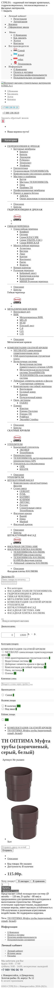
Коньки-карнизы (22, 267)
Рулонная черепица (23, 270)
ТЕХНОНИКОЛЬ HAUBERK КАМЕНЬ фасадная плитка (29, 559)
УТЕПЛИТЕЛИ (15, 444)
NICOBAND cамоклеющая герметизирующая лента (27, 351)
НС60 (23, 322)
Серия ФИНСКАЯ (29, 242)
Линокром (25, 157)
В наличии (12, 706)
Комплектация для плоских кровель (32, 173)
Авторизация (20, 21)
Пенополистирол (22, 455)
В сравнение (38, 881)
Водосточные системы (25, 361)
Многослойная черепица (26, 245)
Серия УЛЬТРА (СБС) (31, 240)
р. (35, 634)
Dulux (23, 519)
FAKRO (24, 403)
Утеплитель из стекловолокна (29, 463)
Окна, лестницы (21, 400)
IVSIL (23, 494)
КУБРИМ (25, 499)
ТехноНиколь (27, 452)
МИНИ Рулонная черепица (34, 281)
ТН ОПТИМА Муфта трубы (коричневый (29, 918)
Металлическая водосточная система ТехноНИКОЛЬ (34, 371)
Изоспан (24, 408)
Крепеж (24, 394)
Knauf (20, 55)
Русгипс (24, 505)
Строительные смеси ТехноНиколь (30, 509)
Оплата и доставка (23, 72)
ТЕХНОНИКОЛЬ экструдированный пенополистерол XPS (33, 459)
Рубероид (24, 160)
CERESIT (25, 491)
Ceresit (21, 50)
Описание (18, 204)
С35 (22, 334)
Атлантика (25, 248)
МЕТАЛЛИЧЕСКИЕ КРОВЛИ (22, 309)
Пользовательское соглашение (29, 77)
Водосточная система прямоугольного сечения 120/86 (36, 365)
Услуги (17, 40)
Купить (6, 888)
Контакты (18, 43)
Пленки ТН (26, 414)
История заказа (14, 953)
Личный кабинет (15, 951)
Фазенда (24, 265)
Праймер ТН (26, 187)
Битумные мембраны (24, 149)
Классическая (27, 278)
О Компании (20, 35)
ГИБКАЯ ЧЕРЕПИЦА (18, 226)
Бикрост (24, 151)
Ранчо (23, 262)
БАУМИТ (25, 496)
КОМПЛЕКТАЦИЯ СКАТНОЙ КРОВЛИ (27, 347)
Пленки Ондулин (29, 411)
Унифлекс (25, 165)
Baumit (23, 516)
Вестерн (24, 251)
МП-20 (23, 320)
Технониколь (24, 64)
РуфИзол (24, 416)
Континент (25, 259)
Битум (23, 179)
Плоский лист (27, 325)
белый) (12, 921)
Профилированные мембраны (29, 190)
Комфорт (24, 231)
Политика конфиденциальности (30, 75)
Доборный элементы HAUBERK (30, 563)
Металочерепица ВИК (31, 317)
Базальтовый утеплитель (26, 447)
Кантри (23, 256)
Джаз (22, 253)
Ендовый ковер (28, 392)
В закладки (23, 881)
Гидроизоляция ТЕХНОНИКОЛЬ (31, 171)
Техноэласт (25, 162)
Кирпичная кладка (29, 276)
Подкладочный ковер (31, 397)
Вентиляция (26, 389)
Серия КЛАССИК (29, 237)
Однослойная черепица (25, 229)
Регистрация (20, 18)
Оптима (24, 234)
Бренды (17, 207)
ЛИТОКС (25, 502)
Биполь (23, 154)
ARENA (24, 195)
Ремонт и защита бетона (26, 193)
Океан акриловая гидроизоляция (37, 198)
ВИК (16, 314)
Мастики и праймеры (24, 176)
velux (20, 59)
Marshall (24, 521)
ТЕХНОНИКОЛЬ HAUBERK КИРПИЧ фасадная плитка (29, 553)
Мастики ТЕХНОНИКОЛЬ (34, 182)
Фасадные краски (22, 513)
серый (4, 921)
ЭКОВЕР (24, 449)
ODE (22, 466)
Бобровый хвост (28, 273)
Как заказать (19, 38)
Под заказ (11, 709)
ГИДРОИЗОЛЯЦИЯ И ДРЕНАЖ (23, 146)
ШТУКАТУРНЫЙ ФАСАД (20, 480)
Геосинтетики (20, 168)
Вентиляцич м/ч (21, 311)
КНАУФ (24, 469)
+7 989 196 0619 (10, 113)
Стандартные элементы (32, 383)
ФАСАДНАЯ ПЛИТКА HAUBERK (24, 549)
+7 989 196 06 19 (10, 107)
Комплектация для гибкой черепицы (32, 386)
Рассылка (11, 956)
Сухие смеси (20, 488)
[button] (15, 621)
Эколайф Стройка (29, 419)
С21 (22, 331)
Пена (22, 184)
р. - (30, 634)
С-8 (21, 328)
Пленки (17, 405)
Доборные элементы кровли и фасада (33, 380)
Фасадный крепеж (23, 524)
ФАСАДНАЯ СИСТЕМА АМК (22, 546)
